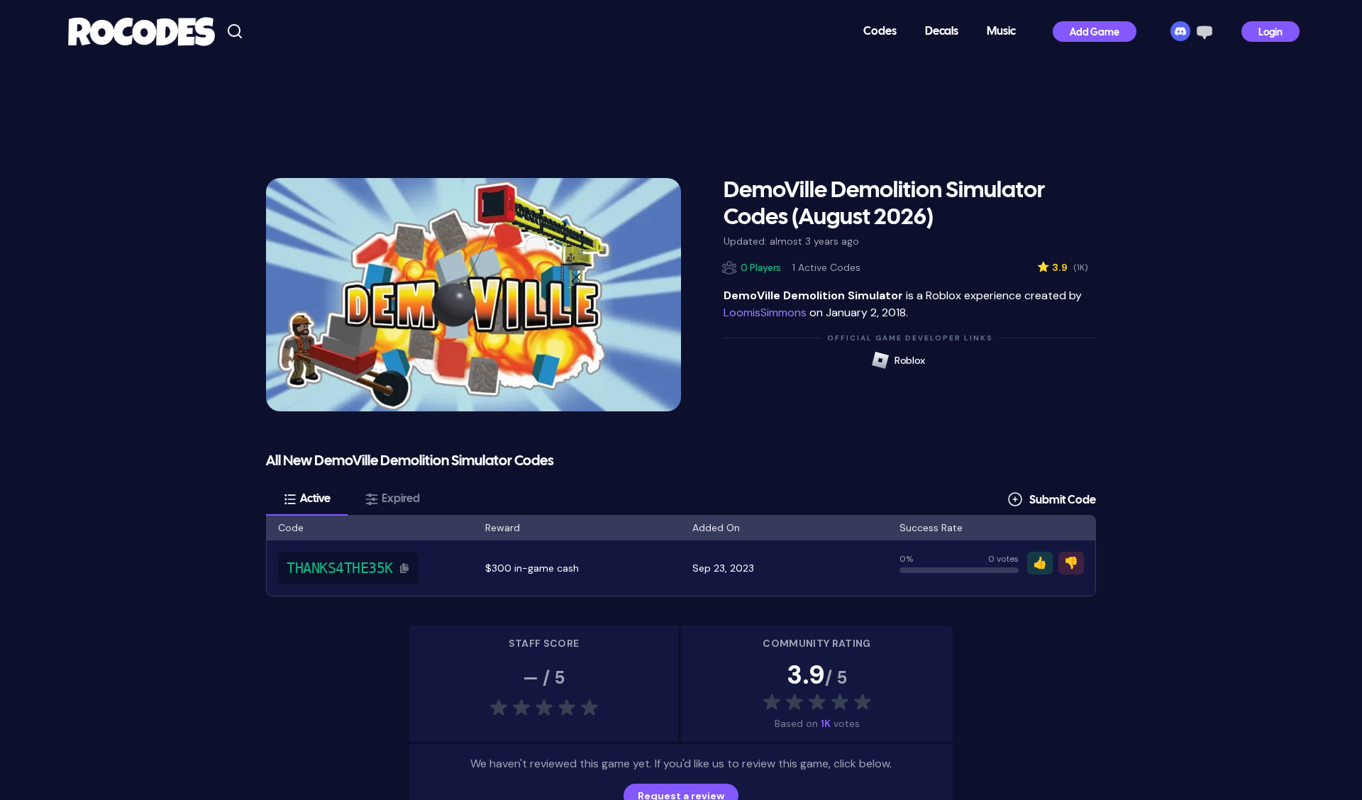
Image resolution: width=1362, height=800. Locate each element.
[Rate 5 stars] (863, 701)
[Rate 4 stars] (840, 701)
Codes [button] (880, 31)
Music (1001, 31)
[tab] (307, 499)
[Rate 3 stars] (817, 701)
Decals (941, 31)
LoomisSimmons (765, 312)
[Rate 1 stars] (772, 701)
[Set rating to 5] (885, 701)
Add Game (1094, 33)
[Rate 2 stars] (794, 701)
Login (1270, 33)
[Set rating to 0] (749, 701)
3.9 (1062, 267)
